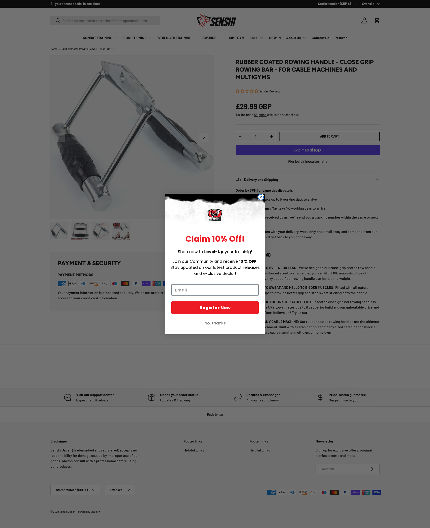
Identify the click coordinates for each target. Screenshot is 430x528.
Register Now (215, 308)
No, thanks (215, 323)
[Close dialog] (261, 197)
